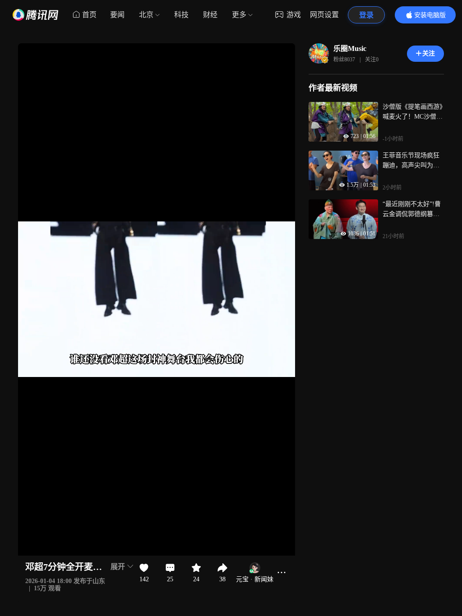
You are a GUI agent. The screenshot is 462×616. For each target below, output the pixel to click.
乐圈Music (349, 48)
